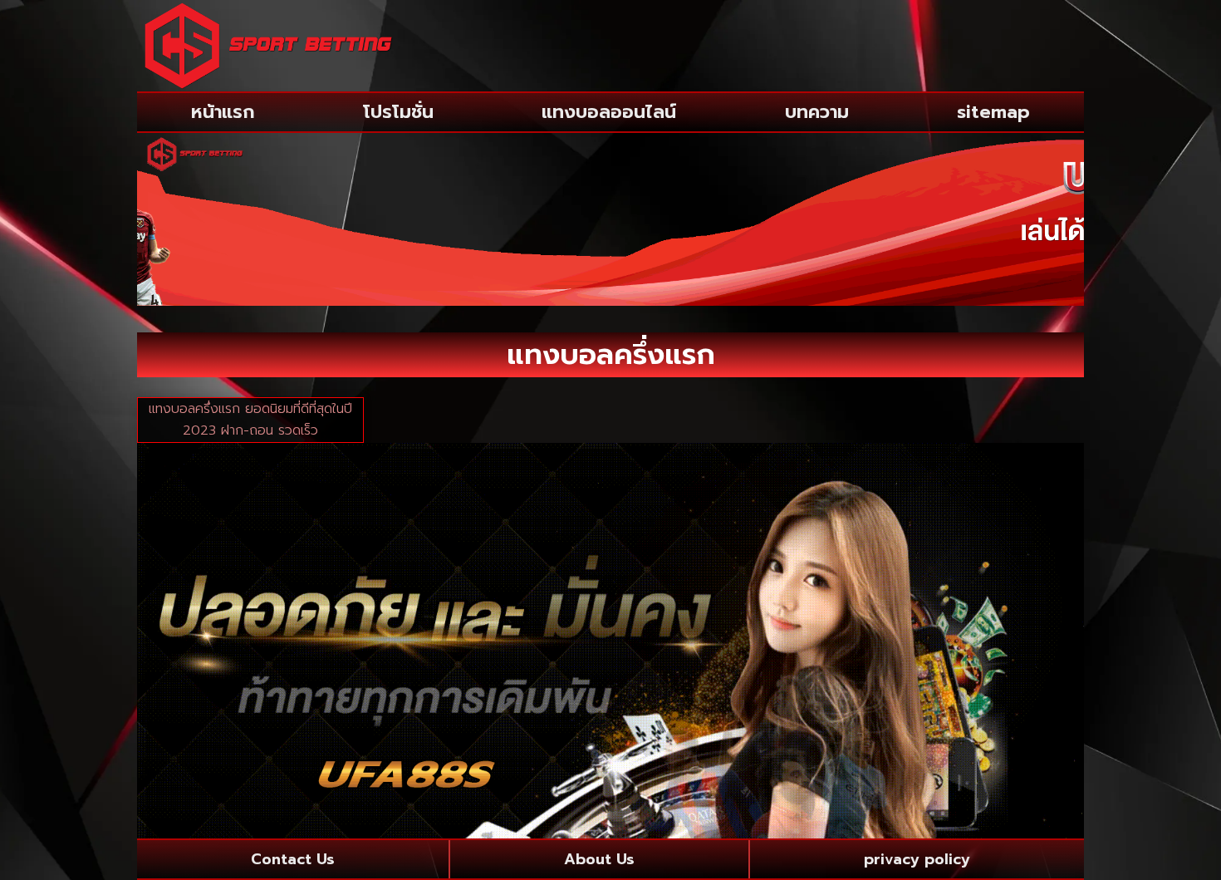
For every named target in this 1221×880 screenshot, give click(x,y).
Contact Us (293, 859)
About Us (599, 859)
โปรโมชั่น (398, 111)
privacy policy (917, 859)
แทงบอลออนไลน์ (609, 111)
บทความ (817, 111)
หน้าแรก (223, 111)
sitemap (993, 111)
